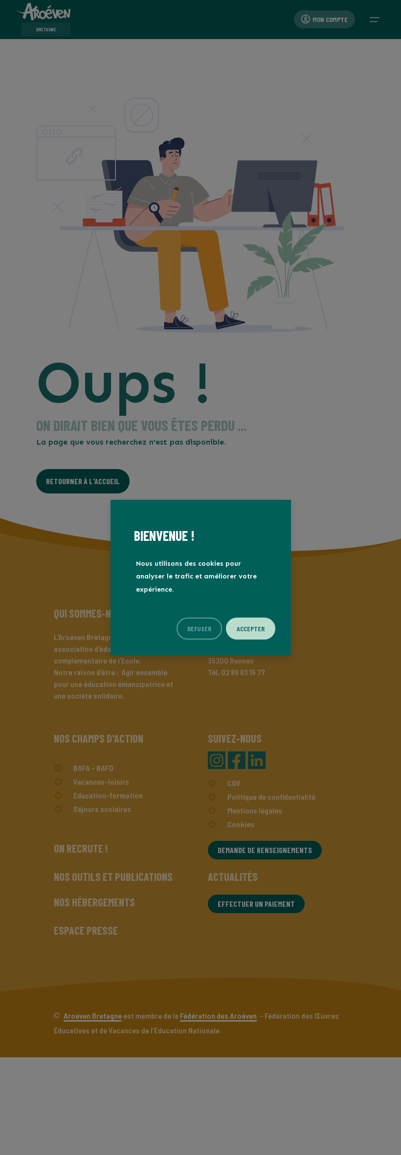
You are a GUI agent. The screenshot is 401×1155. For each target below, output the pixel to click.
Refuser (199, 628)
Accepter (251, 628)
